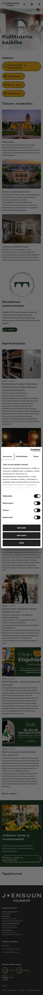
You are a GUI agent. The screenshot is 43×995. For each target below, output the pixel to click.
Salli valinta (21, 535)
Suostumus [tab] (7, 456)
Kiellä (21, 543)
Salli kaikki (21, 528)
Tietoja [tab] (35, 456)
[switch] (37, 503)
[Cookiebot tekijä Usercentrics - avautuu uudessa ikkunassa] (30, 450)
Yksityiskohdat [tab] (21, 456)
